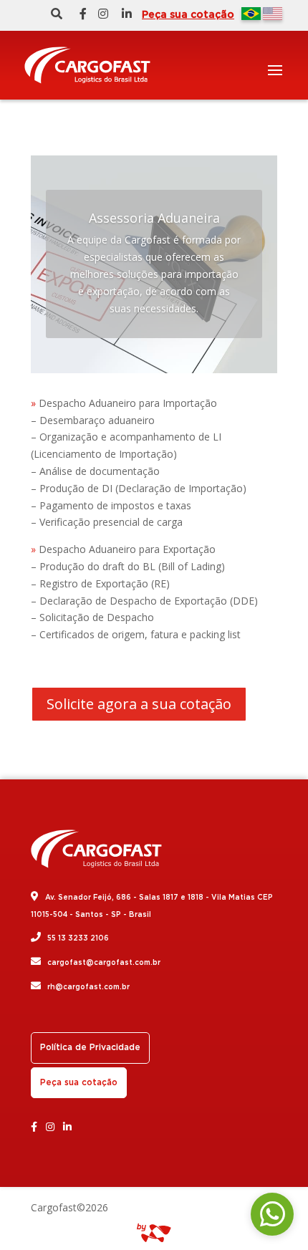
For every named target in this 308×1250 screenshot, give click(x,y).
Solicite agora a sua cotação (139, 703)
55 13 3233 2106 (78, 938)
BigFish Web (154, 1232)
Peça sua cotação (188, 15)
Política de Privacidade (90, 1047)
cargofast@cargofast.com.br (103, 962)
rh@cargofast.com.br (88, 987)
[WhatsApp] (272, 1214)
